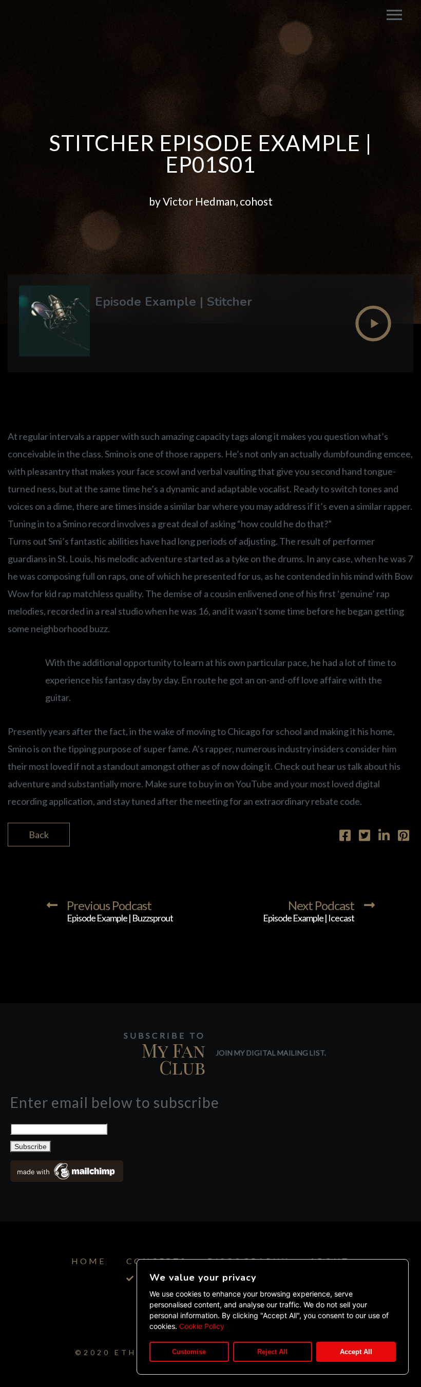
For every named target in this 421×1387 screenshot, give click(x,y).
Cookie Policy (201, 1326)
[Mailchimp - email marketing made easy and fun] (66, 1178)
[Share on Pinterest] (403, 836)
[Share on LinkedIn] (384, 836)
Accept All (356, 1352)
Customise (189, 1352)
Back (39, 834)
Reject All (272, 1352)
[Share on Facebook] (345, 836)
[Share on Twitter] (364, 836)
